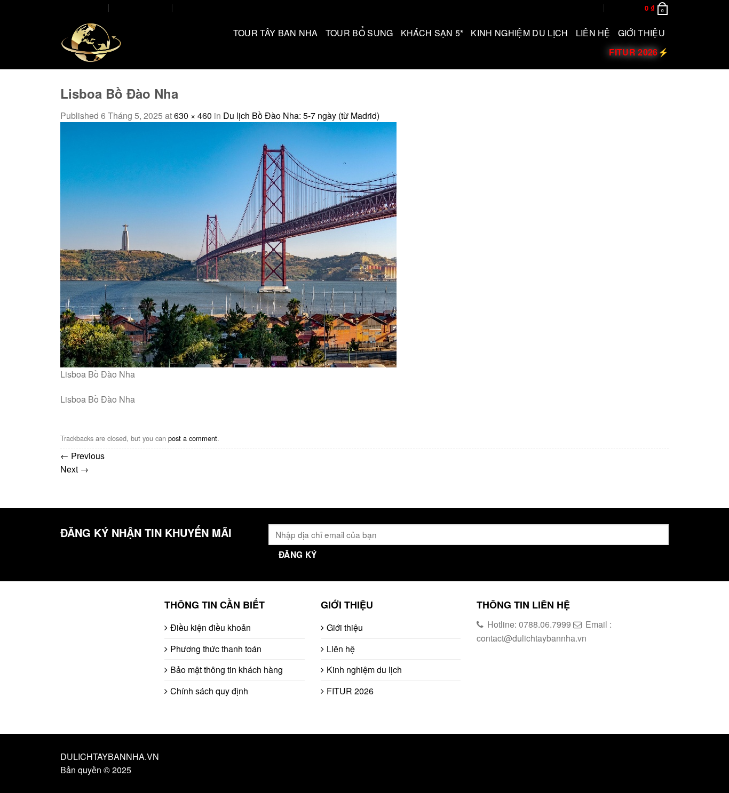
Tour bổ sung (359, 33)
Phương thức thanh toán (216, 649)
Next (74, 469)
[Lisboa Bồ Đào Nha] (228, 243)
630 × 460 (193, 115)
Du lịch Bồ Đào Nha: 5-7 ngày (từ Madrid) (301, 115)
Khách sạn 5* (432, 33)
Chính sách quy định (209, 691)
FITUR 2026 (350, 691)
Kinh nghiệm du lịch (519, 33)
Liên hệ (593, 33)
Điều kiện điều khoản (210, 627)
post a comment (192, 438)
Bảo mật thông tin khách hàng (226, 669)
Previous (82, 456)
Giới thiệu (641, 33)
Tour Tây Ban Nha (275, 33)
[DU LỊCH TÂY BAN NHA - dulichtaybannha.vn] (114, 42)
